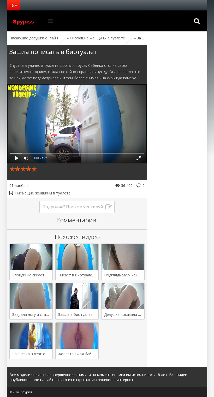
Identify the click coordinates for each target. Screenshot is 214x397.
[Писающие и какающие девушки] (26, 20)
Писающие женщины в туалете (42, 193)
